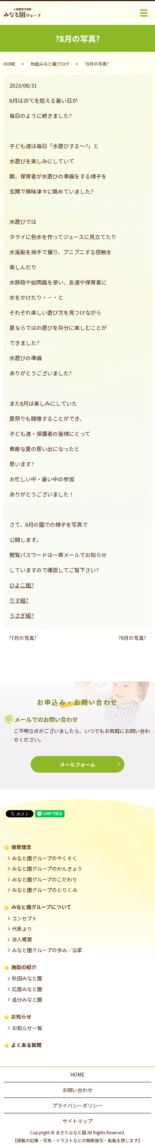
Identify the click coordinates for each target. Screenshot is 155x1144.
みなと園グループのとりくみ (45, 889)
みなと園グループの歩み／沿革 (47, 950)
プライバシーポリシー (77, 1105)
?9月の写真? (132, 638)
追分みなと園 (27, 999)
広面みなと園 (27, 989)
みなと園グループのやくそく (44, 858)
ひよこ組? (21, 585)
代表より (22, 928)
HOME (9, 64)
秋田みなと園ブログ (50, 64)
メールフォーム (77, 764)
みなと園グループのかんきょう (47, 868)
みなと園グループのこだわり (44, 879)
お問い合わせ (77, 1090)
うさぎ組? (21, 615)
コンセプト (24, 918)
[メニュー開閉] (143, 13)
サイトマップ (77, 1121)
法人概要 (22, 939)
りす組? (18, 600)
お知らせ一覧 (27, 1028)
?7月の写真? (22, 638)
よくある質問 (26, 1044)
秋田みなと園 (27, 978)
